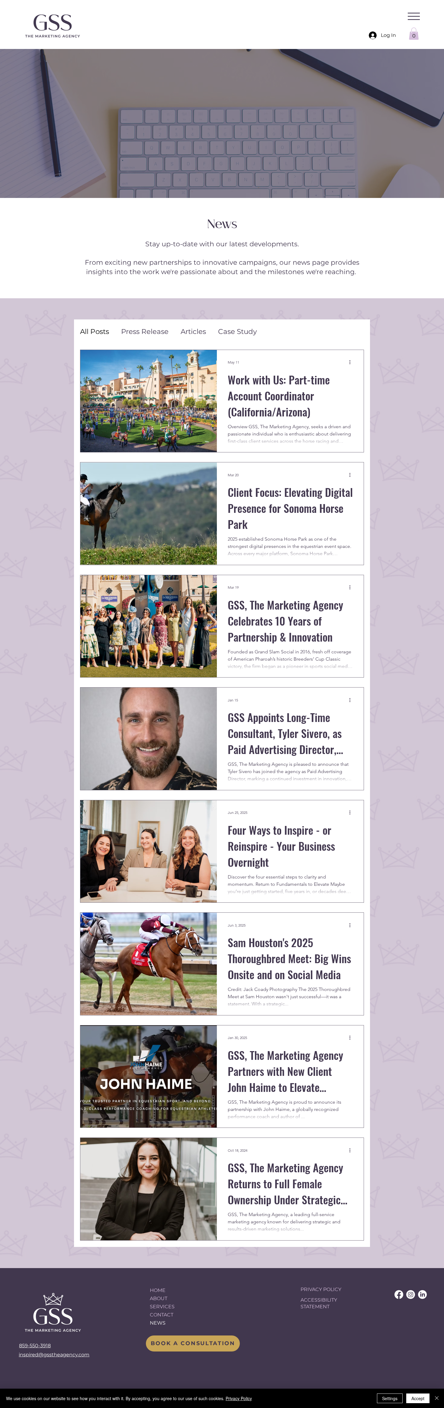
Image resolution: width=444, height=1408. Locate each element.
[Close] (436, 1398)
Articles (193, 331)
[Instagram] (410, 1294)
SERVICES (162, 1306)
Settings (389, 1398)
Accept (417, 1398)
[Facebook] (398, 1294)
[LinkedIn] (422, 1294)
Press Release (145, 331)
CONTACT (161, 1315)
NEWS (158, 1323)
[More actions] (352, 362)
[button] (414, 16)
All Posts (94, 331)
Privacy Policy (239, 1398)
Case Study (237, 331)
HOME (158, 1290)
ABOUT (158, 1298)
